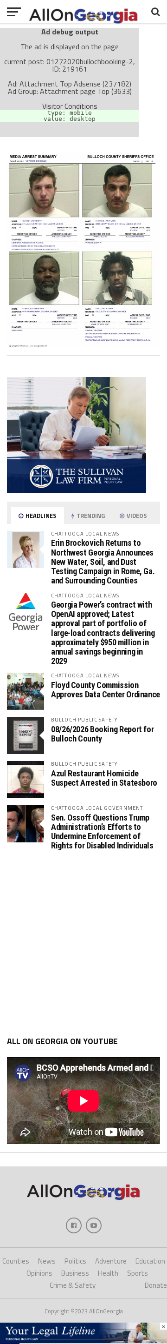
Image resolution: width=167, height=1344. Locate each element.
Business (75, 1273)
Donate (156, 1285)
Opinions (39, 1273)
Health (108, 1273)
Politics (75, 1261)
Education (150, 1261)
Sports (137, 1273)
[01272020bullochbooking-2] (83, 344)
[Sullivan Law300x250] (76, 490)
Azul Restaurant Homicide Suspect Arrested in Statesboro (104, 778)
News (47, 1261)
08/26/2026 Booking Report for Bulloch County (102, 733)
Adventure (111, 1261)
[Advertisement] (83, 943)
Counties (15, 1261)
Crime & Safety (73, 1285)
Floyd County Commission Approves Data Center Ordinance (105, 689)
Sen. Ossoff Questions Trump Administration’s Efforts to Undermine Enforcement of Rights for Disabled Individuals (102, 832)
